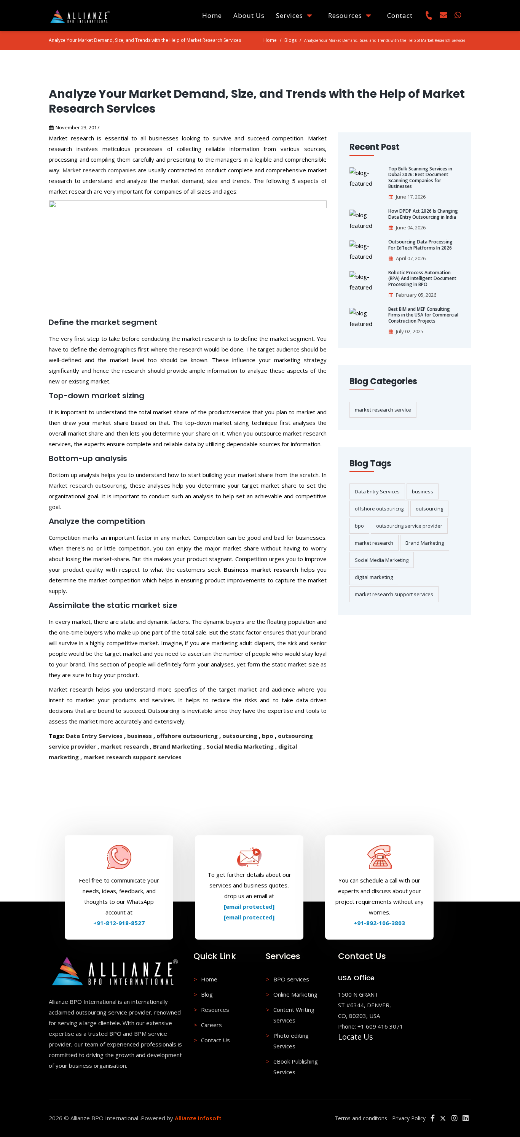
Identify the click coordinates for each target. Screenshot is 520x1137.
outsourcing (239, 735)
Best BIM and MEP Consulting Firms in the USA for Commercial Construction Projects (423, 315)
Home (212, 15)
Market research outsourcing (87, 485)
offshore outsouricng (187, 735)
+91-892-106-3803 (379, 923)
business (139, 735)
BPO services (291, 979)
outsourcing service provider (409, 525)
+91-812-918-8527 (119, 923)
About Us (249, 15)
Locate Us (355, 1037)
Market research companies (99, 170)
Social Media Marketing (240, 746)
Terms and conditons (361, 1118)
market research (124, 746)
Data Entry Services (94, 735)
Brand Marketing (177, 746)
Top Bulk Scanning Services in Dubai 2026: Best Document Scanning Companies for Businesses (420, 177)
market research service (383, 409)
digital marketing (374, 577)
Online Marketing (295, 994)
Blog (207, 994)
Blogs (290, 40)
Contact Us (215, 1040)
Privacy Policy (409, 1118)
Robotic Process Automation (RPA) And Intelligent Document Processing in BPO (422, 279)
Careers (211, 1025)
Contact (400, 15)
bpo (267, 735)
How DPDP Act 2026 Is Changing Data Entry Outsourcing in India (423, 214)
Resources (347, 15)
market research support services (132, 757)
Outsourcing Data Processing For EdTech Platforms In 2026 (420, 245)
